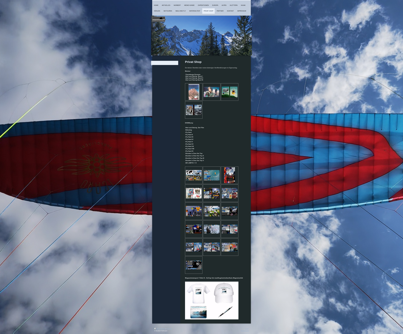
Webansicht (245, 331)
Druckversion (161, 328)
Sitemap (169, 328)
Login (247, 328)
